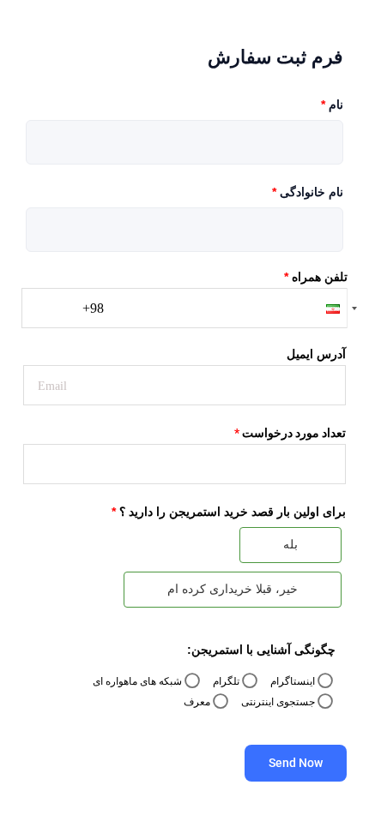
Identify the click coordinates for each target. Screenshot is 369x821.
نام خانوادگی (307, 192)
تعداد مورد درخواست (290, 433)
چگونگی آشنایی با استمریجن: (261, 649)
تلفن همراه (316, 277)
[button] (323, 308)
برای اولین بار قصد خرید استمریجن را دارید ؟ (229, 511)
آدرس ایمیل (316, 354)
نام (332, 104)
